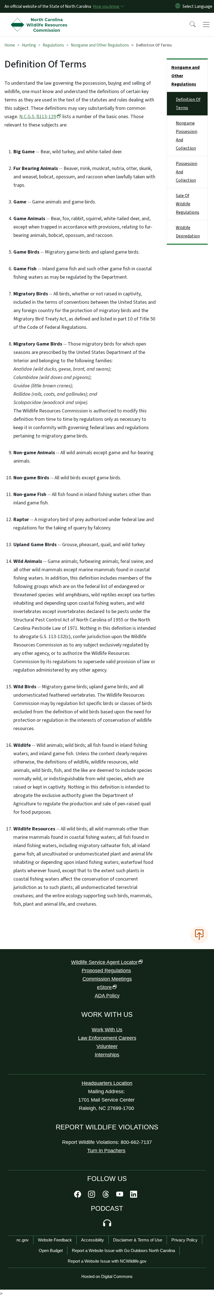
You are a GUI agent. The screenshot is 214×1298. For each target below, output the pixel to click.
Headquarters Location (107, 1083)
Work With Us (107, 1029)
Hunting (29, 45)
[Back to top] (199, 935)
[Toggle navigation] (206, 24)
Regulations (53, 45)
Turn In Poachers (106, 1150)
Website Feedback (55, 1240)
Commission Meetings (107, 979)
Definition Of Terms (188, 103)
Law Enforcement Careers (107, 1038)
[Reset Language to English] (177, 6)
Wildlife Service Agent (104, 962)
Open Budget (51, 1250)
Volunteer (107, 1046)
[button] (189, 24)
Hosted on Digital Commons (107, 1276)
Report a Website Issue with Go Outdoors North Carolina (123, 1250)
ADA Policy (107, 995)
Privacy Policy (184, 1240)
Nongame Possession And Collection (186, 135)
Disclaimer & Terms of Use (137, 1240)
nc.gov (22, 1240)
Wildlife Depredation (188, 232)
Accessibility (92, 1240)
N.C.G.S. (37, 116)
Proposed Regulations (106, 970)
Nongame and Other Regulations (100, 45)
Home (9, 45)
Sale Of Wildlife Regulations (187, 204)
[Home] (40, 19)
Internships (107, 1055)
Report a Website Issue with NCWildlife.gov (107, 1261)
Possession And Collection (186, 172)
